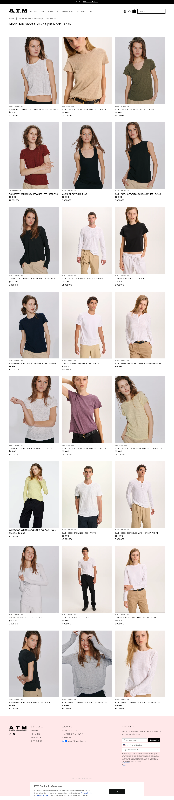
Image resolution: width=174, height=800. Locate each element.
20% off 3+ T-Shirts (90, 2)
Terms (123, 766)
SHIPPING (35, 730)
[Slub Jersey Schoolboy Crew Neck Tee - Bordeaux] (34, 155)
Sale (90, 11)
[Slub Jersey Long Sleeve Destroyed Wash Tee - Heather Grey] (87, 664)
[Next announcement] (172, 2)
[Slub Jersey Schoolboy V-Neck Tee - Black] (34, 664)
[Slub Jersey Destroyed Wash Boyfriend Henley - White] (140, 325)
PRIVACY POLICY (69, 730)
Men (42, 11)
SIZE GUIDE (36, 737)
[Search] (171, 5)
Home (11, 19)
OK (117, 791)
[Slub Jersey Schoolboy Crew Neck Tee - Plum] (87, 409)
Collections (53, 11)
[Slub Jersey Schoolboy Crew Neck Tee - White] (34, 409)
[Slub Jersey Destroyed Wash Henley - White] (140, 494)
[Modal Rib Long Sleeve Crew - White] (34, 579)
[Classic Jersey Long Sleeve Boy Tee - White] (140, 579)
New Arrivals (67, 11)
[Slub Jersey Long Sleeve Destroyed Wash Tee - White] (87, 240)
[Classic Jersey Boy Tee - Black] (140, 240)
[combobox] (125, 745)
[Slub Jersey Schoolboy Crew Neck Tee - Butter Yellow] (140, 409)
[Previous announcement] (2, 2)
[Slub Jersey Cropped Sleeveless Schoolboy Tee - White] (34, 70)
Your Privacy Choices (77, 741)
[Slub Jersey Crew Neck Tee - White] (87, 494)
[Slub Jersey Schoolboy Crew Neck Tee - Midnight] (34, 325)
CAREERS (66, 737)
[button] (134, 11)
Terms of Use (42, 795)
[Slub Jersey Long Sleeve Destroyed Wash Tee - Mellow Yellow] (34, 494)
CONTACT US (37, 727)
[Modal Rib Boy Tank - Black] (87, 155)
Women (33, 11)
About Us (81, 11)
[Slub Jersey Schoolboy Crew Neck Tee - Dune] (87, 70)
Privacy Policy (126, 762)
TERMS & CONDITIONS (72, 734)
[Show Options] (157, 750)
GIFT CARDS (36, 741)
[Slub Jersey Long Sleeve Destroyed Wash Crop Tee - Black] (34, 240)
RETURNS (35, 734)
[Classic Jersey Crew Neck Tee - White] (87, 325)
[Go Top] (2, 797)
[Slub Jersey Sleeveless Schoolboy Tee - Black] (140, 155)
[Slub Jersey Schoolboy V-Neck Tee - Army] (140, 70)
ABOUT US (67, 727)
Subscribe (154, 740)
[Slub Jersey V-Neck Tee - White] (87, 579)
